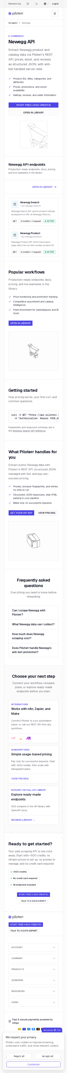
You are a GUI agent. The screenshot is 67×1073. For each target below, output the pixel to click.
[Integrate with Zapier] (21, 738)
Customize (33, 1064)
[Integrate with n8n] (13, 738)
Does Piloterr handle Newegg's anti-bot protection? (32, 650)
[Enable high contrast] (27, 4)
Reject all (19, 1056)
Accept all (47, 1056)
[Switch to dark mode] (36, 4)
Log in (55, 3)
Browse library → (23, 819)
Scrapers (12, 23)
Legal (15, 1002)
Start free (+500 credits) (33, 105)
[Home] (16, 13)
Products (18, 969)
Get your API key (21, 512)
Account (17, 947)
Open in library (33, 112)
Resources (18, 991)
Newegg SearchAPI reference (29, 430)
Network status (15, 3)
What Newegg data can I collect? (33, 624)
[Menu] (55, 13)
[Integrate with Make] (28, 738)
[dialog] (33, 1051)
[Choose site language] (46, 3)
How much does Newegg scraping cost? (28, 636)
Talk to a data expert (33, 901)
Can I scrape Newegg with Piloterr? (28, 612)
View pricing (46, 512)
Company (17, 958)
